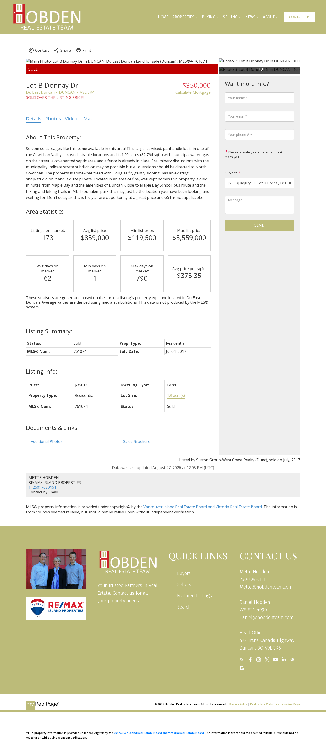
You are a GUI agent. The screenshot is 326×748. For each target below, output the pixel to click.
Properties (183, 17)
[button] (299, 17)
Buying (208, 17)
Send (259, 225)
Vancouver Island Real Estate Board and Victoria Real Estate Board (202, 506)
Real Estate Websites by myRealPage (275, 704)
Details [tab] (33, 118)
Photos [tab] (53, 118)
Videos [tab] (72, 118)
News (250, 17)
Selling (230, 17)
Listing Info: (41, 371)
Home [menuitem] (163, 17)
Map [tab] (89, 118)
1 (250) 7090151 (42, 487)
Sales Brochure (136, 441)
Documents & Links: (52, 427)
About (269, 17)
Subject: (231, 173)
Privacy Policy (238, 704)
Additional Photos (47, 441)
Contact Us (299, 17)
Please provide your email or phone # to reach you (255, 154)
